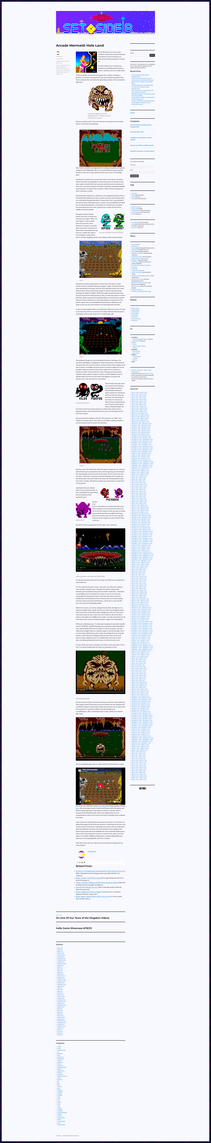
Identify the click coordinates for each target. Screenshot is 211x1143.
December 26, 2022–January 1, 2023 (141, 711)
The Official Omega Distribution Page (141, 291)
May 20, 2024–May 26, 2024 (139, 585)
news (58, 1097)
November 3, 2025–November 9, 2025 (142, 451)
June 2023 (60, 1010)
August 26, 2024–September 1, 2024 (141, 561)
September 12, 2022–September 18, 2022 (142, 739)
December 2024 (61, 979)
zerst (61, 74)
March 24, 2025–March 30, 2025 (140, 507)
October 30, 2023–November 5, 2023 (141, 635)
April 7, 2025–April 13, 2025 (139, 503)
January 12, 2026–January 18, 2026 (141, 432)
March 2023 (60, 1015)
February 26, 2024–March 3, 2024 (141, 606)
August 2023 (60, 1007)
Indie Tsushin (140, 132)
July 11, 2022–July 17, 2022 (138, 755)
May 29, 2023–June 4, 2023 (139, 673)
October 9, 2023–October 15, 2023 (140, 640)
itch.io (134, 344)
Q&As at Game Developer (139, 346)
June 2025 (60, 969)
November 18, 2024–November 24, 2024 (142, 540)
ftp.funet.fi (134, 249)
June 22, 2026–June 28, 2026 (139, 392)
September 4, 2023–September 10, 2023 (142, 649)
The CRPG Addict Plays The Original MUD (142, 85)
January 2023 (60, 1019)
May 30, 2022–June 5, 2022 (139, 765)
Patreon (135, 348)
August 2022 (60, 1028)
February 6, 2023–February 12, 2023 (141, 701)
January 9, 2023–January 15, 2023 (140, 708)
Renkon (132, 132)
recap (58, 1104)
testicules (65, 72)
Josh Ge (134, 318)
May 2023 (59, 1012)
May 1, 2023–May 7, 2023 (138, 680)
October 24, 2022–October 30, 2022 (141, 729)
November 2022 (61, 1022)
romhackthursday (62, 1112)
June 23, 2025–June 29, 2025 (139, 484)
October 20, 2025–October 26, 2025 (141, 455)
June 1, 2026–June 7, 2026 (138, 397)
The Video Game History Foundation (141, 265)
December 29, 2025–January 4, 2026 (141, 436)
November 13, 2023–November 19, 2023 (142, 632)
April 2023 (60, 1014)
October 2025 (60, 962)
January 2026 (60, 956)
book (58, 1055)
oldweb (59, 1102)
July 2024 (59, 988)
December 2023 (61, 1000)
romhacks (60, 1111)
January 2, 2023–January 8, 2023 (140, 710)
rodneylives (59, 56)
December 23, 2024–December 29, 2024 (142, 531)
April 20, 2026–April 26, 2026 (139, 408)
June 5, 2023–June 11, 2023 (139, 672)
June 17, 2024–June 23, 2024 (139, 578)
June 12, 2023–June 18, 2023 (139, 670)
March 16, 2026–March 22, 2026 (140, 416)
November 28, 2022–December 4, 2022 (142, 720)
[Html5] (82, 862)
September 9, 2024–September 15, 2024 (142, 557)
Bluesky (134, 342)
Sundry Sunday (135, 210)
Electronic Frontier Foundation (140, 282)
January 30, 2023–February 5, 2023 (141, 703)
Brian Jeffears (135, 313)
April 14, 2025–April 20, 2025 (139, 502)
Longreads (134, 267)
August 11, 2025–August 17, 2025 (140, 472)
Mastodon (135, 341)
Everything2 (135, 262)
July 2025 (59, 967)
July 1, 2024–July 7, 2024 (138, 574)
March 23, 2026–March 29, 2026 (140, 415)
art (58, 1052)
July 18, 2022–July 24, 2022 (139, 753)
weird (58, 1123)
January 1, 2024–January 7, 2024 (140, 620)
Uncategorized (61, 1121)
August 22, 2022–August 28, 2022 (140, 744)
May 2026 (60, 949)
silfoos (57, 72)
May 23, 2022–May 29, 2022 (139, 767)
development (60, 1059)
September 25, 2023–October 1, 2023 (141, 644)
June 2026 (60, 948)
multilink (59, 1095)
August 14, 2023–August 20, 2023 (140, 654)
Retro (133, 197)
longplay (59, 1090)
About (145, 370)
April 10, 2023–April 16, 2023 (139, 685)
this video (102, 806)
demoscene (60, 1057)
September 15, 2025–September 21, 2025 (142, 463)
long (58, 1088)
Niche (133, 198)
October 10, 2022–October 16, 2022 (141, 732)
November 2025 (61, 960)
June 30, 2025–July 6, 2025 (139, 482)
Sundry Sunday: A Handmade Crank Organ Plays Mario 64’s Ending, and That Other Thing (143, 81)
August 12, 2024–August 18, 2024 (140, 564)
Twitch (138, 318)
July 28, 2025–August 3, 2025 (139, 475)
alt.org (133, 248)
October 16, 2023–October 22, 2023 (141, 639)
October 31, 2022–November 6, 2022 (141, 727)
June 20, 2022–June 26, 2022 (139, 760)
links (58, 1085)
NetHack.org (135, 246)
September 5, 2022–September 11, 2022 (142, 741)
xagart (58, 74)
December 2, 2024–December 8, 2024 (141, 536)
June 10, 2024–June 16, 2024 (139, 580)
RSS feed (134, 370)
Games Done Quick (136, 272)
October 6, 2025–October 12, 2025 (141, 458)
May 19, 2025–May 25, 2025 (139, 493)
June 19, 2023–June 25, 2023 (139, 668)
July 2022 (59, 1029)
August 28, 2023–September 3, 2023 (141, 651)
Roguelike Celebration (137, 253)
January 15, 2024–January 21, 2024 (141, 616)
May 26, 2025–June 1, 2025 (139, 491)
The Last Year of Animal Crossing (140, 87)
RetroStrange (136, 351)
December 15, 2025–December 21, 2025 (142, 441)
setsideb (59, 1114)
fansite (59, 1064)
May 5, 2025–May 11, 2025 (138, 496)
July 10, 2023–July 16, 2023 (139, 663)
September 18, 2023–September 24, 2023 (142, 646)
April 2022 (60, 1034)
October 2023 (60, 1003)
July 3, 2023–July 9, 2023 (138, 665)
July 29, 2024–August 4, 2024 (139, 567)
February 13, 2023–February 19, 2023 (141, 699)
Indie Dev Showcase (137, 207)
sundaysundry (61, 1118)
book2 (57, 67)
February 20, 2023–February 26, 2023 (141, 698)
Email (131, 170)
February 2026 (61, 955)
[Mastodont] (84, 862)
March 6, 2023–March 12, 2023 (140, 694)
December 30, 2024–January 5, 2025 (141, 528)
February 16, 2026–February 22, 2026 (141, 423)
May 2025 (59, 970)
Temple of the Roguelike (138, 270)
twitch (59, 1119)
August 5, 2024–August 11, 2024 (140, 566)
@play (59, 1046)
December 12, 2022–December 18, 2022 (142, 717)
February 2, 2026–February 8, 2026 (141, 427)
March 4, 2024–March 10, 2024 (140, 604)
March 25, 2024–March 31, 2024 (140, 599)
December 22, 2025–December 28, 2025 (142, 439)
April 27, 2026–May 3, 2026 (139, 406)
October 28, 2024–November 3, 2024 (141, 545)
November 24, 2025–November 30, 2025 (142, 446)
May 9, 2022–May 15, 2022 (139, 770)
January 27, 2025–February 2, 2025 (141, 521)
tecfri (61, 72)
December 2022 (61, 1021)
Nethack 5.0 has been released (146, 151)
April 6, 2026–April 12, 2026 (139, 411)
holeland (58, 68)
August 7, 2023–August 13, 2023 (140, 656)
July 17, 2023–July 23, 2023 (139, 661)
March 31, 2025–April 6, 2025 (139, 505)
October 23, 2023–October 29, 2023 (141, 637)
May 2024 (59, 991)
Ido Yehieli (134, 317)
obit (58, 1100)
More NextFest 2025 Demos (139, 92)
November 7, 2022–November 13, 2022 (142, 725)
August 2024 (60, 986)
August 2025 (60, 965)
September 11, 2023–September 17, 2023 (142, 647)
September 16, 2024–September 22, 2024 (142, 555)
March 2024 (60, 995)
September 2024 (61, 984)
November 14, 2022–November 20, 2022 (142, 724)
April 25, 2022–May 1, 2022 (139, 774)
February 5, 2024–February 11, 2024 (141, 611)
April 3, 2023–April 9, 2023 (139, 687)
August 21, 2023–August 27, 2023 (140, 652)
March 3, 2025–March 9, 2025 (140, 512)
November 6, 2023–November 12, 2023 (142, 633)
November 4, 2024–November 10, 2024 (142, 543)
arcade (58, 61)
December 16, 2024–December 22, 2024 (142, 533)
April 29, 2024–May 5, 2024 (139, 590)
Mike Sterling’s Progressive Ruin (140, 258)
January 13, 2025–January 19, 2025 (141, 524)
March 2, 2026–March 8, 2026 (140, 420)
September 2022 (61, 1026)
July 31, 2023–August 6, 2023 (139, 658)
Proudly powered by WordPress (71, 1135)
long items (134, 222)
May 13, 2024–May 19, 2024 (139, 587)
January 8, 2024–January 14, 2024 (140, 618)
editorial (59, 1060)
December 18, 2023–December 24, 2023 (142, 623)
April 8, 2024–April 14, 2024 (139, 595)
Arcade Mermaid (136, 212)
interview (59, 1079)
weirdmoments (61, 1124)
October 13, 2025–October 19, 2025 (141, 456)
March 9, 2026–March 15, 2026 (140, 418)
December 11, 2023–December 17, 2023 (142, 625)
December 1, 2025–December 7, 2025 (141, 444)
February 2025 (61, 975)
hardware (59, 1072)
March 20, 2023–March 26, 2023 (140, 691)
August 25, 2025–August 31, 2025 (140, 469)
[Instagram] (80, 862)
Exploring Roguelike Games (140, 339)
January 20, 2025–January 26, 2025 (141, 522)
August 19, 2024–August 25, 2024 (140, 562)
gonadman (63, 67)
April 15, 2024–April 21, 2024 (139, 593)
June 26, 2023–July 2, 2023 (139, 666)
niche (57, 63)
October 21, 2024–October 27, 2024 (141, 547)
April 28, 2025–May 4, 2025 (139, 498)
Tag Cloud (134, 193)
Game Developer (136, 244)
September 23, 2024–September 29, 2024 (142, 554)
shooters (59, 1116)
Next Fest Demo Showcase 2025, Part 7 (142, 78)
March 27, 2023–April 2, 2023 (139, 689)
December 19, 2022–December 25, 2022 (142, 715)
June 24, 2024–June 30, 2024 (139, 576)
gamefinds (60, 1065)
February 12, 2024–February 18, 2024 (141, 609)
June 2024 (60, 989)
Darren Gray (135, 315)
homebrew (60, 1074)
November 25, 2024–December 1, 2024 (142, 538)
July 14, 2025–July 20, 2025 (139, 479)
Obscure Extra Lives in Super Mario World (142, 90)
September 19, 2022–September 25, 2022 (142, 738)
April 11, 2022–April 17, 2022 (139, 777)
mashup (59, 1093)
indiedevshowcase (62, 1076)
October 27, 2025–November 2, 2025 (141, 453)
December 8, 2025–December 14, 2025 (142, 442)
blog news (134, 227)
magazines (60, 1092)
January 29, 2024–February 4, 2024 (141, 613)
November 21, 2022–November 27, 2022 (142, 722)
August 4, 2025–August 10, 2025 (140, 474)
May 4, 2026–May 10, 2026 (139, 404)
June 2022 (60, 1031)
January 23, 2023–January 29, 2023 (141, 705)
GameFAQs (134, 269)
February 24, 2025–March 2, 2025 (141, 514)
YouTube (135, 358)
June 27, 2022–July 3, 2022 (139, 758)
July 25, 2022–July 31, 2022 (139, 751)
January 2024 (60, 998)
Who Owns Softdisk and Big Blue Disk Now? (143, 101)
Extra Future (136, 353)
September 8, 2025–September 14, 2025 (142, 465)
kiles (62, 68)
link (58, 1083)
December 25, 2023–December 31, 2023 (142, 621)
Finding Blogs (135, 372)
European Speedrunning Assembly (141, 275)
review (59, 1107)
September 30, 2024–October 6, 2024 (141, 552)
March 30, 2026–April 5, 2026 (139, 413)
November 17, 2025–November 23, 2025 (142, 448)
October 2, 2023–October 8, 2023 (140, 642)
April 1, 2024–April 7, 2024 (139, 597)
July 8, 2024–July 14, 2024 (138, 573)
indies (59, 1078)
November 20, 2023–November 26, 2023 (142, 630)
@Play (133, 208)
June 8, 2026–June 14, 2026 (139, 396)
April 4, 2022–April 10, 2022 (139, 779)
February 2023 (61, 1017)
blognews (59, 1053)
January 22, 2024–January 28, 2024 (141, 614)
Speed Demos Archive (137, 279)
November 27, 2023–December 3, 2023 (142, 628)
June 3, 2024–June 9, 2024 (138, 581)
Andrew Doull (135, 312)
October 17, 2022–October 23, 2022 (141, 731)
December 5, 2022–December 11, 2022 (142, 718)
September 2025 (61, 963)
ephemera (60, 1062)
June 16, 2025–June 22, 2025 (139, 486)
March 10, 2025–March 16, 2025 (140, 510)
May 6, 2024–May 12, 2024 (139, 588)
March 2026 (60, 953)
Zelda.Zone (134, 320)
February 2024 (61, 996)
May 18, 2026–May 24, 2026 (139, 401)
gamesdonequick (61, 1067)
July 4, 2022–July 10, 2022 (138, 757)
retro (61, 63)
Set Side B (58, 1135)
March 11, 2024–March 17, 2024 (140, 602)
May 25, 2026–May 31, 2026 (139, 399)
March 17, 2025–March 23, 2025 (140, 508)
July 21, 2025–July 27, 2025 (139, 477)
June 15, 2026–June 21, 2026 (139, 394)
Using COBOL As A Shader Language (144, 145)
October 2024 (60, 982)
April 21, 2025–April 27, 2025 (139, 500)
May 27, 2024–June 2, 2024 (139, 583)
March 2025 (60, 974)
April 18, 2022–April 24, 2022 (139, 776)
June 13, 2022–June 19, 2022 (139, 762)
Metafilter (134, 260)
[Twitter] (77, 862)
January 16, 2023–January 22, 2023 (141, 706)
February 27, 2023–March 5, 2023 (140, 696)
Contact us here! (149, 373)
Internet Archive (136, 286)
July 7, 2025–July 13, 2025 (138, 481)
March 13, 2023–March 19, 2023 (140, 692)
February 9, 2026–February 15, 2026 (141, 425)
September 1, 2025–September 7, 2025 (142, 467)
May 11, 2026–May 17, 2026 (139, 403)
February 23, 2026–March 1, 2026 (140, 422)
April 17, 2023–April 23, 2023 (139, 684)
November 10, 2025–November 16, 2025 (142, 449)
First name (132, 164)
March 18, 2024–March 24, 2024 (140, 600)
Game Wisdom (137, 356)
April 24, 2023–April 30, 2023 (139, 682)
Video (133, 214)
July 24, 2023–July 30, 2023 (139, 659)
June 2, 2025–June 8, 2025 (138, 489)
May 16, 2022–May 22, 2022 (139, 769)
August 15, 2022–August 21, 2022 (140, 746)
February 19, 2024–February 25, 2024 (141, 607)
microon (66, 68)
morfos (58, 70)
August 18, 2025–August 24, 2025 (140, 470)
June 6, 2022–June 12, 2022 (139, 764)
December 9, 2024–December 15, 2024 (142, 534)
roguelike (59, 1109)
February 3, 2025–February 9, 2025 (141, 519)
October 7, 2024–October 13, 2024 (140, 550)
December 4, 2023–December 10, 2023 (142, 626)
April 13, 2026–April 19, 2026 (139, 410)
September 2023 (61, 1005)
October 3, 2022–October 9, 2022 (140, 734)
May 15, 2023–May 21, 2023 (139, 677)
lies (58, 1081)
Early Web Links (136, 88)
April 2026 (60, 951)
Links (149, 370)
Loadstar (59, 1086)
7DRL (133, 251)
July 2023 (59, 1008)
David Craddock (136, 310)
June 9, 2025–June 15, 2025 (139, 488)
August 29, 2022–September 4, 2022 (141, 743)
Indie (133, 195)
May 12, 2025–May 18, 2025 (139, 495)
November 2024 (61, 981)
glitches (59, 1069)
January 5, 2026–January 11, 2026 (140, 434)
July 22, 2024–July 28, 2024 (139, 569)
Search (132, 53)
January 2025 (60, 977)
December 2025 (61, 958)
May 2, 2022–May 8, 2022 (138, 772)
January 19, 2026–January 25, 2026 (141, 430)
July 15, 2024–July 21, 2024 (139, 571)
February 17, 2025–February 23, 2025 (141, 515)
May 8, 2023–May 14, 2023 (138, 679)
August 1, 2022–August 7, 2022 (140, 750)
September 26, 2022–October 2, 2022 (141, 736)
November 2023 (61, 1002)
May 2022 (59, 1033)
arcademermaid (64, 61)
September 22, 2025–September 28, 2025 (142, 462)
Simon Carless (135, 308)
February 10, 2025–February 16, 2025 (141, 517)
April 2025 (60, 972)
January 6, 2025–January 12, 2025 (140, 526)
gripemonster (61, 1071)
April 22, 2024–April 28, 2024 (139, 592)
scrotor (68, 70)
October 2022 (60, 1024)
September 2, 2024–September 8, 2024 (142, 559)
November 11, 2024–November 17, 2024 (142, 541)
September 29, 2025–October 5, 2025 (141, 460)
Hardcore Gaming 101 (137, 289)
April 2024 (60, 993)
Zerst (77, 808)
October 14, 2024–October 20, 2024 (141, 548)
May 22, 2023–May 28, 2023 (139, 675)
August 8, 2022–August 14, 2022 (140, 748)
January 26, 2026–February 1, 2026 (141, 429)
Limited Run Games (137, 256)
